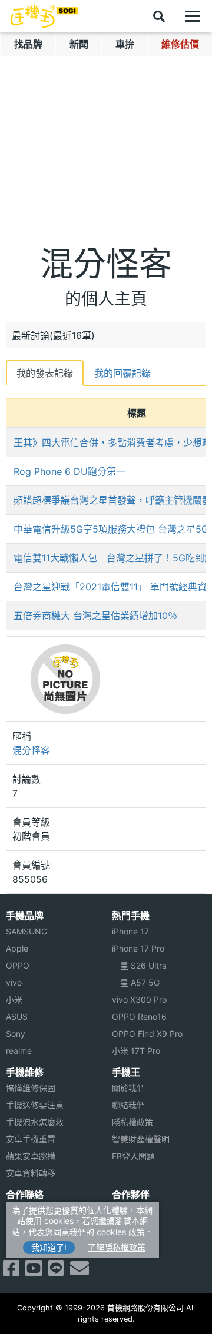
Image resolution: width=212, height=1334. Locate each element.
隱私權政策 (132, 1122)
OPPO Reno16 (139, 1017)
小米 (14, 999)
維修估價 (180, 44)
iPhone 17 (130, 931)
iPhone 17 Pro (138, 948)
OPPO (17, 965)
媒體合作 (128, 1227)
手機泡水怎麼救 (35, 1122)
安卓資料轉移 (30, 1173)
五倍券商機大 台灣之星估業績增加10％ (95, 615)
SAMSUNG (26, 931)
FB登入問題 (133, 1156)
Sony (15, 1034)
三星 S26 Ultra (139, 965)
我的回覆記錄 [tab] (122, 373)
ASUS (17, 1017)
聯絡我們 (128, 1105)
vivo (14, 982)
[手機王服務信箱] (79, 1272)
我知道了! (49, 1247)
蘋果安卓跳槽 (30, 1156)
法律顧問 (128, 1210)
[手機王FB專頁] (11, 1272)
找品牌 (28, 44)
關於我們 (128, 1088)
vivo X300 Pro (139, 999)
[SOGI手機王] (44, 16)
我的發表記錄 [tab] (44, 373)
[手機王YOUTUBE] (33, 1272)
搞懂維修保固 (30, 1088)
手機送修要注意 (35, 1105)
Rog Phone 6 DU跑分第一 (69, 471)
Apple (17, 948)
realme (19, 1051)
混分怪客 (31, 750)
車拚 (124, 44)
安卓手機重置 (30, 1139)
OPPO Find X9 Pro (147, 1034)
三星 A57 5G (136, 982)
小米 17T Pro (136, 1051)
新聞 (78, 44)
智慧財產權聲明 (141, 1139)
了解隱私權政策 (116, 1247)
